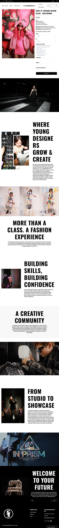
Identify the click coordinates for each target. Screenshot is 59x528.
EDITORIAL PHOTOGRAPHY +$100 (43, 47)
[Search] (56, 6)
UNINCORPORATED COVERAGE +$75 (43, 45)
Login (53, 1)
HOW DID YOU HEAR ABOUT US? (41, 67)
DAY (36, 39)
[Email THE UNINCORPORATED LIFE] (1, 1)
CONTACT (31, 516)
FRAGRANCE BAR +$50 (41, 51)
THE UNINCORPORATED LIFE (8, 525)
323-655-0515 (10, 1)
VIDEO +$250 (39, 48)
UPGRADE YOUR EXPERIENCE (40, 44)
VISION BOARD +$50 (40, 55)
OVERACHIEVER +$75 (41, 52)
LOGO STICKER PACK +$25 (42, 54)
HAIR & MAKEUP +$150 (41, 49)
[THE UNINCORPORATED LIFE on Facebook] (3, 1)
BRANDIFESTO (32, 514)
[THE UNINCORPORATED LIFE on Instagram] (4, 1)
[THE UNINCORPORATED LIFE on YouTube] (6, 1)
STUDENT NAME (38, 57)
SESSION (37, 33)
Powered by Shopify (15, 525)
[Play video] (29, 359)
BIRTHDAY (37, 62)
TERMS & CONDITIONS (33, 512)
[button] (7, 5)
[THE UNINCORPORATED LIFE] (29, 5)
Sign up (54, 500)
